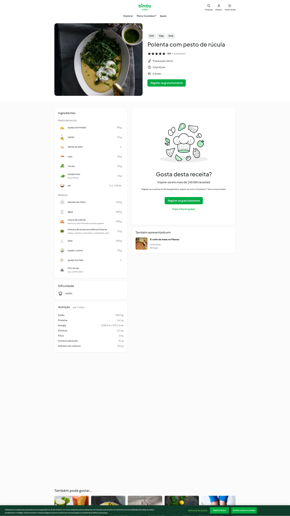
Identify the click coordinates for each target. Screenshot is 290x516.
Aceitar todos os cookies (244, 510)
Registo (219, 10)
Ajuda (163, 16)
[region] (145, 510)
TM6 (161, 36)
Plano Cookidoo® (146, 16)
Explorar (128, 16)
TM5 (170, 36)
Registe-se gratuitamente (166, 83)
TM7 (151, 36)
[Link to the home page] (145, 7)
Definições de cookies (198, 510)
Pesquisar (209, 10)
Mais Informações (183, 209)
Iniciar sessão (230, 10)
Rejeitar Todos (219, 510)
